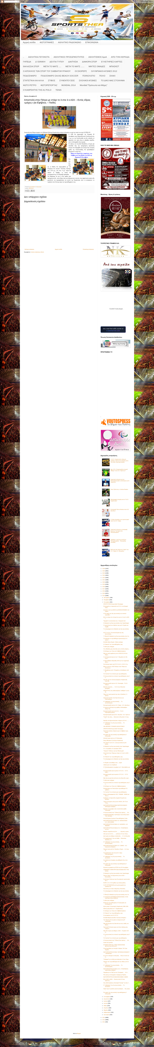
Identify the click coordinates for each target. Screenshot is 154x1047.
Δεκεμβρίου (107, 597)
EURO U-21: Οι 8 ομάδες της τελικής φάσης (114, 882)
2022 (103, 577)
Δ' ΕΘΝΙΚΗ (40, 62)
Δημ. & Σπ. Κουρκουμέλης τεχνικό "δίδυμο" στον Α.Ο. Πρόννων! (119, 470)
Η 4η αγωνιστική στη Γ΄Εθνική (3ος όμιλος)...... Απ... (116, 812)
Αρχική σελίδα (29, 42)
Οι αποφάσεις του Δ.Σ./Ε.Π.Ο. (110, 915)
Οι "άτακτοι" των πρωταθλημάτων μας (113, 644)
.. (23, 57)
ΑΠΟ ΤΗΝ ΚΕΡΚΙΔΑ (120, 57)
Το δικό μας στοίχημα (108, 646)
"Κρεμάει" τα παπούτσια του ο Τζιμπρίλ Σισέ (114, 620)
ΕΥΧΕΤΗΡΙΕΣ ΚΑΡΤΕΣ (111, 62)
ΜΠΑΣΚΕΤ (114, 66)
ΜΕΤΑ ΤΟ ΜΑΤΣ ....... (74, 66)
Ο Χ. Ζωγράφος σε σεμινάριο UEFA (112, 748)
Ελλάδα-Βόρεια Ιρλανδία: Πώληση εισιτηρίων (114, 917)
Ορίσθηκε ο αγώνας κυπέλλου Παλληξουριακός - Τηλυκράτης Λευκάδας (118, 541)
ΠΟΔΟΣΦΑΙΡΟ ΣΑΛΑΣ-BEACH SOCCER (59, 76)
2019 (103, 584)
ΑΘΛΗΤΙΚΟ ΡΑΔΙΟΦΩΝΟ (69, 42)
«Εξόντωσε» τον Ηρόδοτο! (110, 764)
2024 (103, 573)
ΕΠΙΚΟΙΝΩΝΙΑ (91, 42)
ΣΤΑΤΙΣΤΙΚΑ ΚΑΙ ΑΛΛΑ (33, 80)
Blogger (79, 1033)
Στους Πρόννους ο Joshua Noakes (119, 489)
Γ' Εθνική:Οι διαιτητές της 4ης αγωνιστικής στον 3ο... (116, 894)
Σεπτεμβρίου (107, 996)
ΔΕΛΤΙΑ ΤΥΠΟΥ (57, 62)
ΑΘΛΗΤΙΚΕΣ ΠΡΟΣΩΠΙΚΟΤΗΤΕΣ (69, 57)
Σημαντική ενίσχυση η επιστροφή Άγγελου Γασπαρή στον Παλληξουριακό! (119, 531)
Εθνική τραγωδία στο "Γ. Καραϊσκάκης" (113, 908)
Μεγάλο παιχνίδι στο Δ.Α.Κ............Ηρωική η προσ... (116, 831)
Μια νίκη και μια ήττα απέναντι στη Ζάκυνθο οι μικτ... (116, 778)
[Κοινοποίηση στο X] (30, 191)
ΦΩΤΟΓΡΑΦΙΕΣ (47, 42)
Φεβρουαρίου (107, 1012)
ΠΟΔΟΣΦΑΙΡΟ (30, 76)
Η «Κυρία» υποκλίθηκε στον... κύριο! (112, 762)
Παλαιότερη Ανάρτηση (88, 249)
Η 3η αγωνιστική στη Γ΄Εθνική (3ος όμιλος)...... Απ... (116, 940)
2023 (103, 575)
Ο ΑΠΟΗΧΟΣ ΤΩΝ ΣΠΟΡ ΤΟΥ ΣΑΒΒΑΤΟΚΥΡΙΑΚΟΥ (47, 71)
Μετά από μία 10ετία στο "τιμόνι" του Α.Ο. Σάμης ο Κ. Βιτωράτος (120, 550)
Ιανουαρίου (107, 1014)
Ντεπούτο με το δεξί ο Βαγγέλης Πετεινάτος (114, 888)
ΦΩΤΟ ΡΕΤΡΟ (29, 85)
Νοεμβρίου (106, 599)
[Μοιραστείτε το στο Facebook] (32, 191)
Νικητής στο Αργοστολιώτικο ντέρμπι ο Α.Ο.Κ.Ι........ (116, 720)
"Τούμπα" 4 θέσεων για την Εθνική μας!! (113, 750)
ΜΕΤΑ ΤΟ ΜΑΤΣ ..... (52, 66)
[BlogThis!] (28, 191)
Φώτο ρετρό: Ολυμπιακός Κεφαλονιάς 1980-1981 (115, 906)
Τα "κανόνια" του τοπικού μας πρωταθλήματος (115, 673)
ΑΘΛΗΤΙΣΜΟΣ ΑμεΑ (97, 57)
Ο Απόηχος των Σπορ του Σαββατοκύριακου (114, 651)
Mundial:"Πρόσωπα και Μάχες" (93, 85)
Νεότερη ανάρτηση (29, 249)
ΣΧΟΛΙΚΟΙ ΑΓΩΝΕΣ (88, 80)
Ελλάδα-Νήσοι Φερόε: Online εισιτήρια (113, 642)
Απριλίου (106, 1007)
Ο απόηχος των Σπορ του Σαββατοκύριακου (114, 910)
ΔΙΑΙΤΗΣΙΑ (73, 62)
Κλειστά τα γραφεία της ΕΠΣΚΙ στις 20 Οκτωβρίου (115, 867)
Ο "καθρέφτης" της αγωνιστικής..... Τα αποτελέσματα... (112, 702)
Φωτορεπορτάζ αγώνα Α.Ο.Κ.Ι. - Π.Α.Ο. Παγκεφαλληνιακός (113, 711)
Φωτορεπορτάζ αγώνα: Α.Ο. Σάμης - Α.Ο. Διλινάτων (116, 705)
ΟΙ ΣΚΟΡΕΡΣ (81, 71)
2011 (103, 1022)
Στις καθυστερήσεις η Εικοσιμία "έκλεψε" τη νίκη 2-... (116, 982)
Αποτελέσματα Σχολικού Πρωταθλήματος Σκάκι (115, 818)
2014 (103, 595)
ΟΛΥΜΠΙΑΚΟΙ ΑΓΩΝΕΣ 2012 (104, 71)
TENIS (58, 90)
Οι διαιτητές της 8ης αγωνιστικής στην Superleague (116, 746)
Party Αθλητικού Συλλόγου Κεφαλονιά (113, 740)
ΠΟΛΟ (102, 76)
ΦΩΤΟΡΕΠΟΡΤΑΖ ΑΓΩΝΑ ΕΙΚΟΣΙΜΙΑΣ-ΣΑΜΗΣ (115, 977)
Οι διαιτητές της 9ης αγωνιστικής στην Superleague (116, 623)
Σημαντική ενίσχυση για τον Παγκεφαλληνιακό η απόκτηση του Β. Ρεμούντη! (120, 481)
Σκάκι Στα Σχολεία (108, 942)
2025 (103, 570)
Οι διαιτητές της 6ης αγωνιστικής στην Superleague (116, 873)
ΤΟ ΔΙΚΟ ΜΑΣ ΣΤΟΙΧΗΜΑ (113, 80)
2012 (103, 1019)
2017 (103, 588)
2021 (103, 579)
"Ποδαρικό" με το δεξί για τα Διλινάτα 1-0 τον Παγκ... (116, 959)
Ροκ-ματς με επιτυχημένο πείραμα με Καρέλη (114, 974)
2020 (103, 582)
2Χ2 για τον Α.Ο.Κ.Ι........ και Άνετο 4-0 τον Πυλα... (115, 833)
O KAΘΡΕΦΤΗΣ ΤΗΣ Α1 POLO (37, 90)
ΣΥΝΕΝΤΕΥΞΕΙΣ (67, 80)
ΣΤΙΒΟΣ (51, 80)
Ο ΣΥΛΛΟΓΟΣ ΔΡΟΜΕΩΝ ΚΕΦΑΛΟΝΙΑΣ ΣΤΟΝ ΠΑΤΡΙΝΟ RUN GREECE (115, 897)
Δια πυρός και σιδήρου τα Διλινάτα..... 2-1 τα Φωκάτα (116, 836)
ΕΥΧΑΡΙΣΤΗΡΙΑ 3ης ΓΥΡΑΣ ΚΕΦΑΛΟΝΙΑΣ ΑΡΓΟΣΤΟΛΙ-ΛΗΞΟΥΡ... (114, 945)
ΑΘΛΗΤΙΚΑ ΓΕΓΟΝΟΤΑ (38, 57)
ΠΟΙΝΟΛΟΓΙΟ (88, 76)
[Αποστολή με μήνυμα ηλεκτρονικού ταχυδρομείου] (26, 191)
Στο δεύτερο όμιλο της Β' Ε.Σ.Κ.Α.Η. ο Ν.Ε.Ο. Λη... (115, 664)
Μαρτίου (106, 1010)
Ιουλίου (106, 1001)
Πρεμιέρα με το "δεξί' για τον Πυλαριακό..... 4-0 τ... (115, 972)
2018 (103, 586)
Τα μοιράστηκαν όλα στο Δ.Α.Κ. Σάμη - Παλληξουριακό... (113, 853)
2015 (103, 593)
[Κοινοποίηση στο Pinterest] (34, 191)
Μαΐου (105, 1005)
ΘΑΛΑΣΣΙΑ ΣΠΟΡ (31, 66)
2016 (103, 591)
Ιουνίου (106, 1003)
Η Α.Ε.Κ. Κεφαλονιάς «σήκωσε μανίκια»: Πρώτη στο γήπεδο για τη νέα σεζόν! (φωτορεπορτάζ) (119, 461)
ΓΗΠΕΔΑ (27, 62)
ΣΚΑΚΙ (112, 76)
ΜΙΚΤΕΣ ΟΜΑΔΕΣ (97, 66)
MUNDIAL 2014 (68, 85)
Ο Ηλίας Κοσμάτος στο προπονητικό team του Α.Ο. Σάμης (120, 520)
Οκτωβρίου (107, 602)
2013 (103, 1017)
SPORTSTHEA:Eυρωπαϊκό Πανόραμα (113, 604)
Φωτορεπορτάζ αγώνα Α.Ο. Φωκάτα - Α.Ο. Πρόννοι (116, 714)
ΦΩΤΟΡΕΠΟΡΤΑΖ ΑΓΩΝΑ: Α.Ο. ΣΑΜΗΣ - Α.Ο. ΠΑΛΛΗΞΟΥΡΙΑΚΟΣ (115, 846)
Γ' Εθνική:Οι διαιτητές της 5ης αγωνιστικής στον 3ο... (116, 636)
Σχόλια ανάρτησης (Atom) (37, 252)
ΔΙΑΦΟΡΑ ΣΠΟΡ (89, 62)
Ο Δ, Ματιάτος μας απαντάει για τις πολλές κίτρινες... (116, 649)
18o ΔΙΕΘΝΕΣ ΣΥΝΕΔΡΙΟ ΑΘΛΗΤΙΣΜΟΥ (114, 726)
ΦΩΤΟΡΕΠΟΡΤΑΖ (49, 85)
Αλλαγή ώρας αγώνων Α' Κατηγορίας (112, 738)
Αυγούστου (107, 999)
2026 (103, 568)
